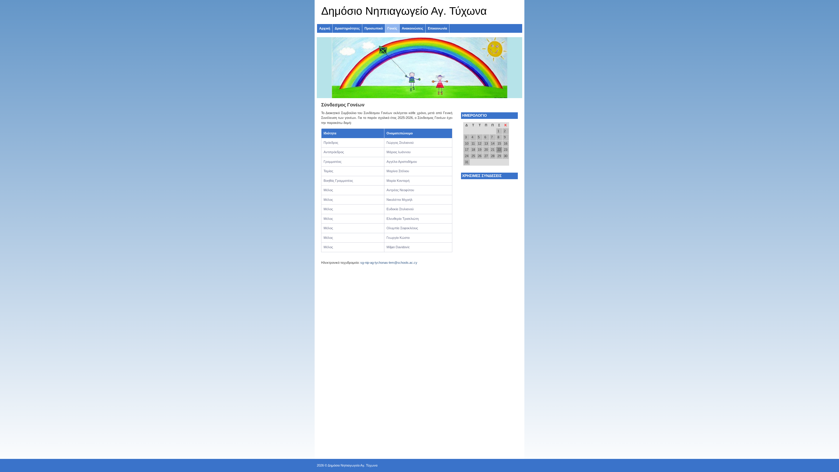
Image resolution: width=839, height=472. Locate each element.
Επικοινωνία (437, 28)
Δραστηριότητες (347, 28)
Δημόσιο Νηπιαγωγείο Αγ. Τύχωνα (404, 11)
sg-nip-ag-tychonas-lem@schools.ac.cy (388, 262)
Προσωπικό (373, 28)
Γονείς (392, 28)
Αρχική (324, 28)
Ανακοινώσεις (412, 28)
